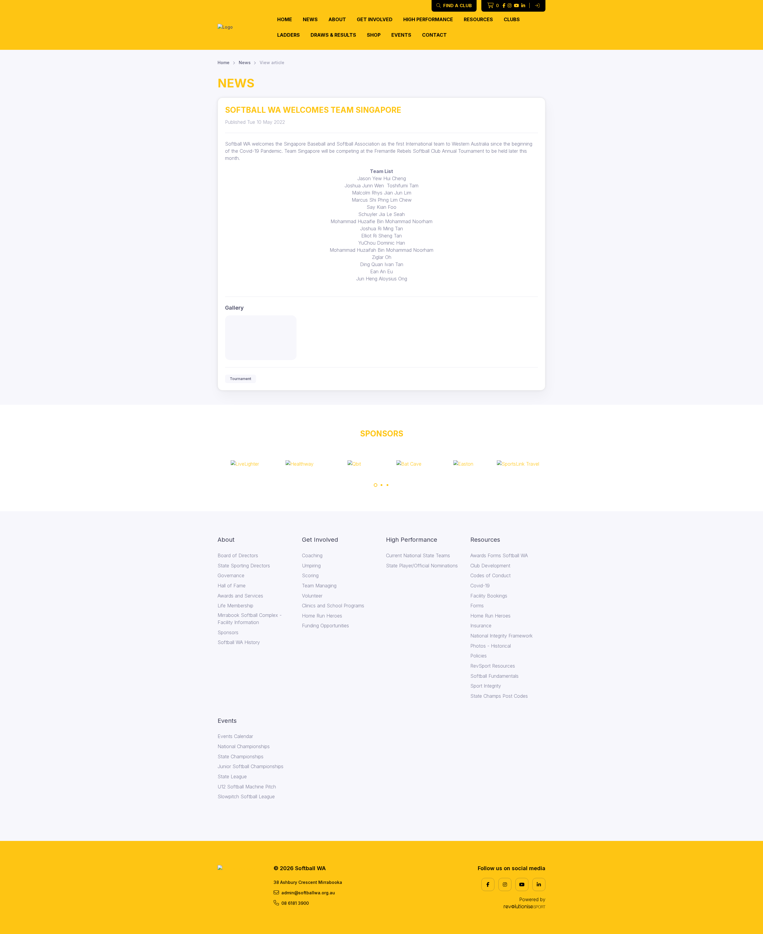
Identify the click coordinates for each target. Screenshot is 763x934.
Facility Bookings (488, 596)
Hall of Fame (232, 586)
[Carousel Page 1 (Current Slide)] (375, 485)
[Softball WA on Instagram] (509, 5)
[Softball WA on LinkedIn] (523, 5)
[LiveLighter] (245, 464)
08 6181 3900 (295, 903)
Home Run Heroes (322, 616)
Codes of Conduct (490, 575)
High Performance (428, 19)
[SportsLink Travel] (518, 464)
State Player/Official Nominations (422, 566)
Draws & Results (333, 35)
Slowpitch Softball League (246, 796)
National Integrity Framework (501, 636)
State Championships (240, 756)
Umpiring (311, 566)
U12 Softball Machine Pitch (247, 787)
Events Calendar (235, 736)
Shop (374, 35)
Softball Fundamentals (494, 676)
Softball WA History (239, 642)
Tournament (240, 378)
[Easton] (463, 464)
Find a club (457, 5)
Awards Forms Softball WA (499, 555)
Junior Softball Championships (250, 766)
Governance (231, 575)
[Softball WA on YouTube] (516, 5)
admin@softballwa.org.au (308, 892)
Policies (478, 656)
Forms (477, 606)
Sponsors (228, 632)
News (310, 19)
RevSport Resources (492, 666)
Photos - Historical (490, 646)
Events (401, 35)
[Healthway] (300, 464)
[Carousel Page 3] (387, 485)
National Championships (244, 746)
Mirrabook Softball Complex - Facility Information (250, 618)
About (337, 19)
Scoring (310, 575)
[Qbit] (354, 464)
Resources (478, 19)
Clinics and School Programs (333, 606)
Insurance (480, 626)
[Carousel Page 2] (381, 485)
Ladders (288, 35)
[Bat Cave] (408, 464)
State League (232, 776)
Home (284, 19)
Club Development (490, 566)
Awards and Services (240, 596)
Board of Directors (238, 555)
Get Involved (375, 19)
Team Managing (319, 586)
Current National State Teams (418, 555)
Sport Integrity (485, 686)
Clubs (512, 19)
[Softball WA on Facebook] (504, 5)
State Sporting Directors (244, 566)
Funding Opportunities (325, 626)
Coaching (312, 555)
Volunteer (312, 596)
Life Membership (235, 606)
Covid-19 (480, 586)
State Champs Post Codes (499, 696)
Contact (434, 35)
